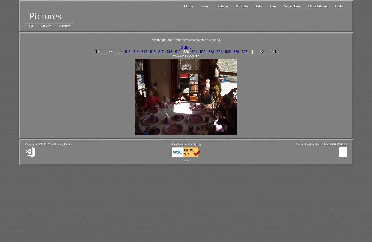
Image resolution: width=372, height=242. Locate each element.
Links (339, 6)
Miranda (241, 6)
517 (161, 52)
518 (169, 52)
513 (127, 52)
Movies (46, 26)
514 (136, 52)
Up (31, 26)
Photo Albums (317, 6)
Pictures (64, 26)
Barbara (221, 6)
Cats (273, 6)
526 (236, 52)
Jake (259, 6)
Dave (204, 6)
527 (244, 52)
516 (152, 52)
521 (194, 52)
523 (211, 52)
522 (202, 52)
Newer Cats (292, 6)
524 (219, 52)
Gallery (186, 47)
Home (188, 6)
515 (144, 52)
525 (228, 52)
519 (177, 52)
